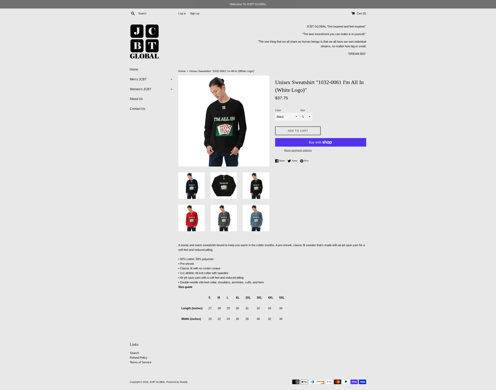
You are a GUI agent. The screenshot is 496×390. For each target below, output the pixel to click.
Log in (182, 13)
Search (134, 353)
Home (134, 69)
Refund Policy (138, 357)
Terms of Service (140, 362)
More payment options (298, 150)
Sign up (194, 13)
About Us (136, 99)
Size (302, 110)
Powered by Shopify (177, 382)
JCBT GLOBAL (157, 382)
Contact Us (137, 108)
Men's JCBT (151, 79)
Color (278, 110)
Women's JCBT (151, 89)
